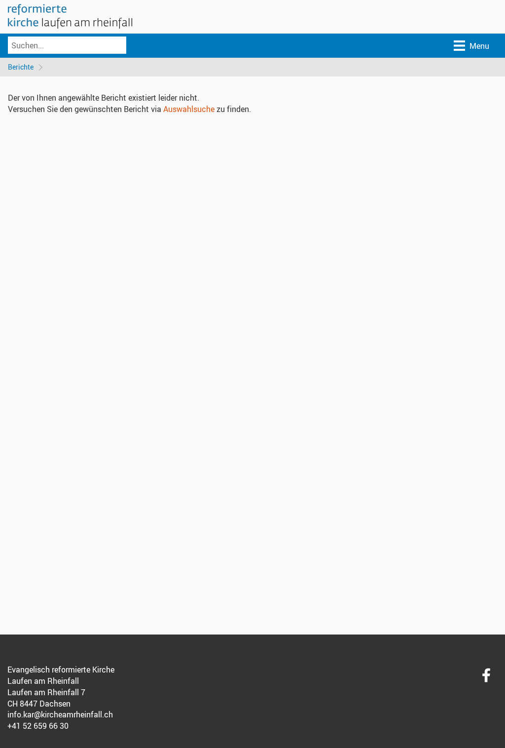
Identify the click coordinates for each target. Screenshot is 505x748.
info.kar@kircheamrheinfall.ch (60, 714)
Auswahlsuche (189, 109)
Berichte (21, 67)
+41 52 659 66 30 (38, 725)
